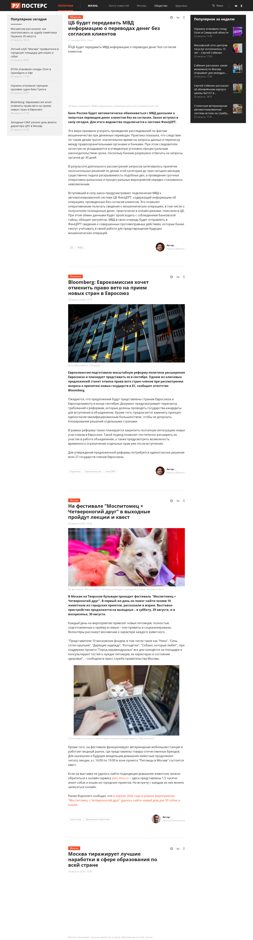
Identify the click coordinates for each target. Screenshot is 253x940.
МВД (80, 247)
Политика (65, 5)
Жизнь (93, 5)
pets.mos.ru (120, 778)
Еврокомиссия (93, 471)
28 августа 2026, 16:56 (80, 523)
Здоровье (181, 5)
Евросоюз (75, 471)
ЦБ (71, 247)
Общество (160, 5)
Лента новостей (119, 5)
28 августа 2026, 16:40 (80, 871)
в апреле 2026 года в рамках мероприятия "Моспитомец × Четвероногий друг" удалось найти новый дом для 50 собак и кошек (124, 800)
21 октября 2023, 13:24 (80, 40)
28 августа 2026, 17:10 (80, 299)
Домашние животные (98, 819)
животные (75, 819)
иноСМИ (110, 471)
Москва (141, 5)
